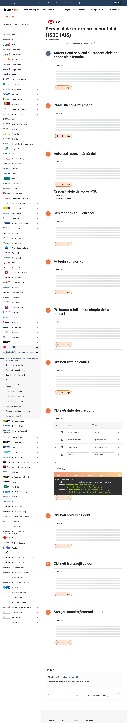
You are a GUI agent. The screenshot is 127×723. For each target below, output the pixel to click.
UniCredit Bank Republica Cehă (23, 558)
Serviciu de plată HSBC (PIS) (13, 416)
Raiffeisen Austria (18, 421)
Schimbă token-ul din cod (15, 375)
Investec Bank (17, 437)
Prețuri (67, 9)
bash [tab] (58, 157)
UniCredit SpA (17, 507)
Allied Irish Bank (17, 307)
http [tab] (67, 157)
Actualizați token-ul (13, 380)
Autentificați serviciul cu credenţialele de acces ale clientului (22, 359)
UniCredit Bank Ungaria (20, 512)
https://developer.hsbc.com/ (80, 43)
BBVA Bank (15, 94)
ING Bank (15, 59)
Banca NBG (16, 332)
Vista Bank (15, 253)
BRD (13, 119)
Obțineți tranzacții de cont (15, 406)
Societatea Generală (19, 79)
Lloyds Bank (16, 487)
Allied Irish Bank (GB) (19, 273)
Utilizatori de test (9, 30)
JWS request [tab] (62, 326)
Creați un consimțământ (14, 365)
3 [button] (48, 251)
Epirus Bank (16, 228)
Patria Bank (16, 188)
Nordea (14, 74)
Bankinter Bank (17, 114)
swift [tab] (101, 157)
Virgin (14, 538)
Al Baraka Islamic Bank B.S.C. (22, 607)
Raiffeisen (15, 342)
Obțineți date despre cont (15, 396)
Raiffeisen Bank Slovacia (21, 477)
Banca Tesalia (17, 89)
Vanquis (14, 502)
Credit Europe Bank (19, 109)
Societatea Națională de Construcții (16, 432)
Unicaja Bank (16, 243)
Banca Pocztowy (18, 159)
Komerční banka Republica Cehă (23, 462)
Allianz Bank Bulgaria (19, 124)
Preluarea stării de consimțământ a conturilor (19, 386)
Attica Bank (16, 297)
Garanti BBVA (16, 213)
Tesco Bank (16, 522)
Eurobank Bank (17, 193)
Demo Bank (16, 617)
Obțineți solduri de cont (14, 401)
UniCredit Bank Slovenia (20, 573)
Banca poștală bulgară (20, 223)
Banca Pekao (16, 164)
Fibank (14, 174)
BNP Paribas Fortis (18, 35)
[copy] (119, 157)
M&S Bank (15, 622)
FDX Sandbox (16, 84)
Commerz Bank (17, 292)
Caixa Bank (15, 139)
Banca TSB (15, 587)
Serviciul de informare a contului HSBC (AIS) (18, 353)
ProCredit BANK (17, 218)
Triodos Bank (16, 258)
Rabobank (15, 233)
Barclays (15, 317)
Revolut (14, 452)
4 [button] (48, 508)
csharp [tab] (91, 157)
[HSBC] (54, 22)
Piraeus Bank (16, 208)
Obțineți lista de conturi (14, 391)
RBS (13, 447)
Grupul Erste (16, 69)
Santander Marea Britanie (21, 517)
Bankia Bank (16, 134)
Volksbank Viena (18, 578)
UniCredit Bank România (20, 563)
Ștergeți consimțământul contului (18, 411)
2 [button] (48, 203)
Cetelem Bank (17, 99)
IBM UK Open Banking (19, 492)
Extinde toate (9, 17)
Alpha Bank (16, 50)
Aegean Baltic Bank (19, 149)
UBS (13, 263)
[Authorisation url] (114, 471)
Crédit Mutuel (17, 64)
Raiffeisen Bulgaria (18, 442)
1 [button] (48, 53)
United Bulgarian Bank (20, 248)
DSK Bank (15, 154)
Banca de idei (17, 238)
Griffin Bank (16, 337)
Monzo (14, 482)
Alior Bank (15, 104)
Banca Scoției (17, 268)
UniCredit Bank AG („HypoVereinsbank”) (14, 532)
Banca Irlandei (17, 288)
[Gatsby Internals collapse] (38, 34)
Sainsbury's (16, 526)
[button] (63, 184)
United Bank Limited (19, 602)
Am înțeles (119, 3)
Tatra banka (16, 553)
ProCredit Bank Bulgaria (20, 198)
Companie (95, 9)
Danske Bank (16, 327)
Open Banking (29, 9)
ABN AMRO (15, 312)
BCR (13, 45)
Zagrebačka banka (18, 568)
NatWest (15, 322)
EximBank (15, 169)
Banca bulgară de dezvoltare (22, 144)
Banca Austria (17, 278)
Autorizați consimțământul (15, 370)
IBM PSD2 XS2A (17, 426)
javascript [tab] (79, 157)
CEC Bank (15, 129)
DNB (13, 178)
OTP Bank (15, 183)
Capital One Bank (18, 283)
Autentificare (115, 9)
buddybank (16, 302)
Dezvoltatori (79, 9)
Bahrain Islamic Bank (19, 592)
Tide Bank (15, 548)
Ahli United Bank (17, 597)
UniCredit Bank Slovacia (20, 582)
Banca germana (17, 457)
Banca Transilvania (18, 40)
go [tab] (111, 157)
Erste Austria (16, 55)
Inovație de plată (50, 9)
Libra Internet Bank (19, 203)
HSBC (14, 347)
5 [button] (48, 653)
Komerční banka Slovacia (21, 467)
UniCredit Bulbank (18, 543)
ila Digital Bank (17, 612)
